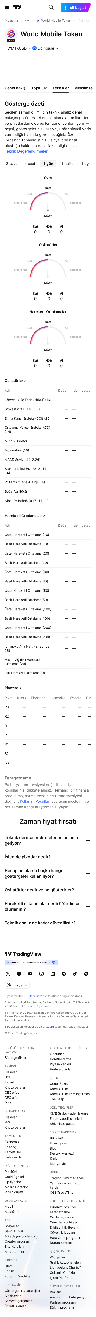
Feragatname (60, 1212)
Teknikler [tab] (60, 88)
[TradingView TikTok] (75, 973)
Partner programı (63, 1302)
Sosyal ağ (12, 1226)
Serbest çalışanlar (18, 1301)
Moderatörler (14, 1251)
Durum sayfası (61, 1243)
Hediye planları (61, 1069)
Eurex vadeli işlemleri (66, 1118)
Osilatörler (14, 380)
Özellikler (57, 1054)
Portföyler (12, 1171)
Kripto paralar (15, 1087)
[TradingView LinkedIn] (52, 973)
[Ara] (51, 7)
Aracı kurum (59, 1089)
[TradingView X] (8, 973)
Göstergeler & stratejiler (22, 1291)
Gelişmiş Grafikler (63, 1272)
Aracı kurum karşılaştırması (70, 1094)
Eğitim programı (62, 1307)
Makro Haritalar (16, 1187)
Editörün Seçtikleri (18, 1276)
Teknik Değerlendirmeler (26, 151)
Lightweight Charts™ (65, 1267)
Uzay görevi (59, 1143)
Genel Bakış (59, 1084)
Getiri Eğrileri (14, 1177)
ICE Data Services (35, 996)
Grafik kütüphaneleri (65, 1262)
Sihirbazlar (13, 1296)
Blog (53, 1148)
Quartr (50, 1026)
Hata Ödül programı (65, 1238)
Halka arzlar (14, 1157)
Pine (8, 1103)
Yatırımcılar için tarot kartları (65, 1185)
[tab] (11, 163)
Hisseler (11, 1072)
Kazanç (10, 1147)
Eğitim (9, 1271)
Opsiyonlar (13, 1182)
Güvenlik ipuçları (62, 1232)
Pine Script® (14, 1192)
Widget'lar (57, 1257)
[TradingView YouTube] (30, 973)
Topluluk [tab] (39, 88)
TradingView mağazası (67, 1178)
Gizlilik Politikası (62, 1217)
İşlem (9, 1266)
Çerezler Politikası (63, 1222)
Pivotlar (11, 687)
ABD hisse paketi (62, 1124)
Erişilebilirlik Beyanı (64, 1227)
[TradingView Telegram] (64, 973)
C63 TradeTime (61, 1192)
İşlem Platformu (61, 1278)
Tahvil (9, 1082)
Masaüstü (12, 1211)
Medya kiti (58, 1164)
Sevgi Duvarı (14, 1231)
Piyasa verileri (60, 1064)
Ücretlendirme (60, 1059)
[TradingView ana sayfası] (17, 7)
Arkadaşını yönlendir (20, 1236)
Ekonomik (12, 1142)
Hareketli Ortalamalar (23, 515)
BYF (8, 1077)
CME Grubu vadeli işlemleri (70, 1113)
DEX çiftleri (13, 1098)
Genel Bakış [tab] (15, 88)
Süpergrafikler (15, 1058)
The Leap (57, 1099)
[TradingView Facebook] (19, 973)
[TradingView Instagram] (41, 973)
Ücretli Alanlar (15, 1306)
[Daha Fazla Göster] (27, 21)
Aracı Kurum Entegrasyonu (70, 1297)
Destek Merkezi (62, 1153)
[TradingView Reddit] (86, 973)
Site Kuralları (14, 1246)
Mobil (9, 1206)
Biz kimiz (56, 1138)
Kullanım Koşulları (35, 801)
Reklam (55, 1292)
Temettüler (13, 1152)
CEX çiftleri (13, 1092)
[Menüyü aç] (6, 7)
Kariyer (55, 1158)
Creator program (17, 1241)
